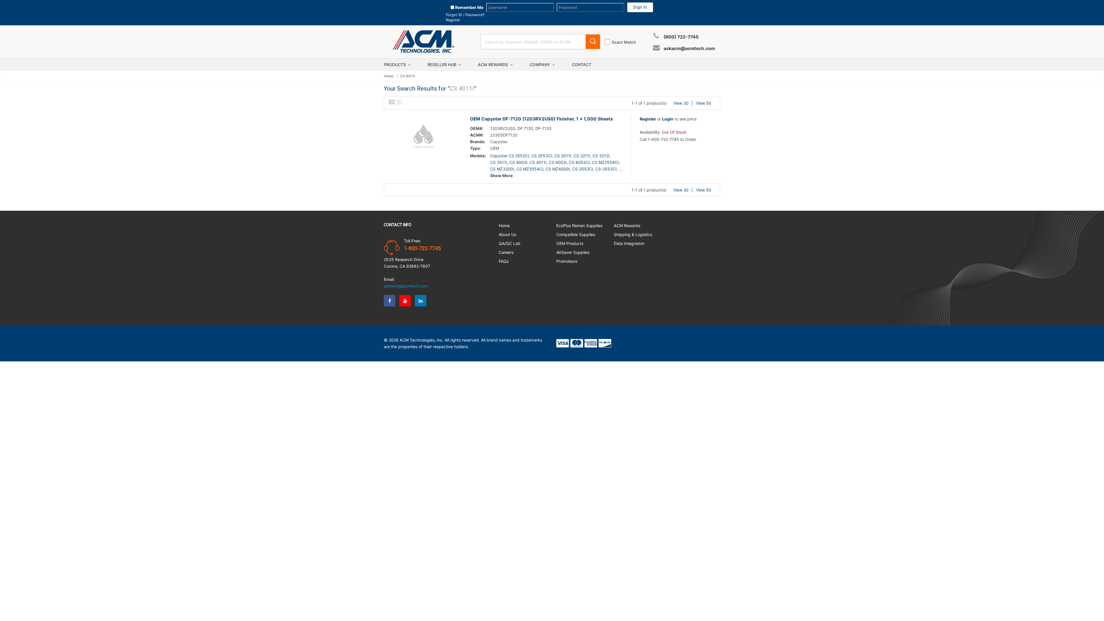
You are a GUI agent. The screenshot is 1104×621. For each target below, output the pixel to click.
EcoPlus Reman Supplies (579, 225)
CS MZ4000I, (558, 168)
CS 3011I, (563, 155)
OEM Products (569, 243)
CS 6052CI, (580, 162)
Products (395, 64)
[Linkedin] (420, 300)
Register (453, 20)
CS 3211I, (582, 155)
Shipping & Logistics (633, 234)
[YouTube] (405, 300)
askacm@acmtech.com (689, 48)
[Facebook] (389, 300)
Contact (581, 64)
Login (667, 118)
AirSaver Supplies (572, 252)
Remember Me (468, 7)
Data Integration (629, 243)
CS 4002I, (518, 162)
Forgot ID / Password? (465, 15)
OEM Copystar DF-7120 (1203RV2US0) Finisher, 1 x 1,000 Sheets (541, 119)
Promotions (566, 261)
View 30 (681, 103)
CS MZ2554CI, (606, 162)
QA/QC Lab (509, 243)
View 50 (703, 103)
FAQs (504, 261)
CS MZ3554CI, (530, 168)
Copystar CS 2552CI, (510, 155)
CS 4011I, (539, 162)
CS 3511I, (499, 162)
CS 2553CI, (542, 155)
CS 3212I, (602, 155)
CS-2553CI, (606, 168)
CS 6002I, (558, 162)
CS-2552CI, (583, 168)
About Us (507, 234)
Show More (501, 175)
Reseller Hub (442, 64)
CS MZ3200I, (502, 168)
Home (388, 76)
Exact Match (624, 42)
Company (540, 64)
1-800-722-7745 (422, 248)
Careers (506, 252)
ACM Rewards (493, 64)
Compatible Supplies (575, 234)
